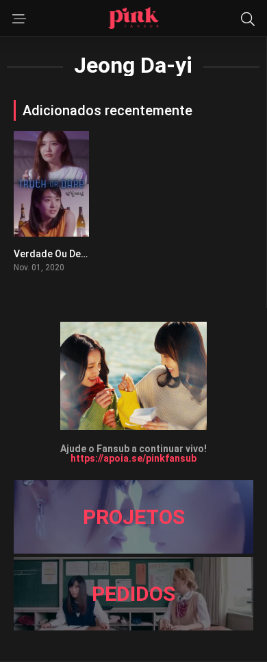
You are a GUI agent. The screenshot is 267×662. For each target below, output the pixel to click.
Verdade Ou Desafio (59, 253)
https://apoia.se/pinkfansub (133, 458)
